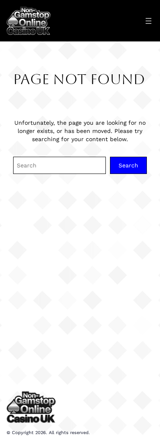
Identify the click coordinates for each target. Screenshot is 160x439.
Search (128, 165)
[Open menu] (148, 21)
